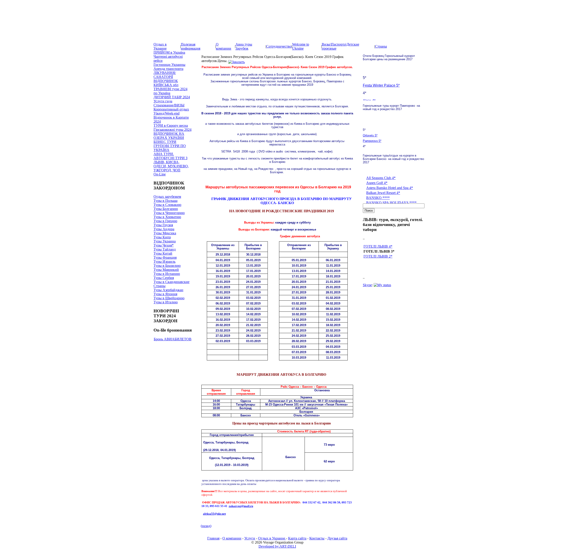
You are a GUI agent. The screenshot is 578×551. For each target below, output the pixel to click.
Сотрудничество (278, 46)
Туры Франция (165, 257)
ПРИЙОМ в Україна (169, 52)
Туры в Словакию (167, 205)
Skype (367, 285)
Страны (381, 46)
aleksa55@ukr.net (214, 513)
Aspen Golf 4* (376, 183)
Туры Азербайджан (168, 290)
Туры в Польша (165, 201)
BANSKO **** (378, 198)
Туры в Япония (165, 294)
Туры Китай (163, 253)
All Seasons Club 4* (381, 178)
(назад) (206, 526)
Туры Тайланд (165, 249)
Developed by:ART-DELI (277, 546)
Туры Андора (164, 229)
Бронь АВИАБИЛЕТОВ (172, 339)
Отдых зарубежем (167, 196)
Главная (213, 538)
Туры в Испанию (167, 274)
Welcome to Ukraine (300, 46)
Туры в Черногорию (169, 213)
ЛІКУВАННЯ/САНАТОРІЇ (165, 75)
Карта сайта (297, 538)
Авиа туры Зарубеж (243, 46)
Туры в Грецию (165, 221)
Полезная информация (190, 46)
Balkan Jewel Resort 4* (383, 193)
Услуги (249, 538)
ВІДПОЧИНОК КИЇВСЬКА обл (166, 83)
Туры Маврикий (166, 270)
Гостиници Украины (169, 65)
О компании (223, 46)
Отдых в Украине (160, 46)
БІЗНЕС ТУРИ (165, 142)
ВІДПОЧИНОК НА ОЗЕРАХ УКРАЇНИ (169, 136)
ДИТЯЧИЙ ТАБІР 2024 (172, 97)
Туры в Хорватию (167, 217)
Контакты (316, 538)
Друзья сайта (337, 538)
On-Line (160, 174)
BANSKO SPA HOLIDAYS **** (391, 203)
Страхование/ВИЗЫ (169, 105)
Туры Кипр (162, 237)
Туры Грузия (163, 225)
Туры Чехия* (164, 245)
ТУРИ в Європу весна (171, 125)
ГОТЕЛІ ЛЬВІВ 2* (378, 256)
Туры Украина (165, 241)
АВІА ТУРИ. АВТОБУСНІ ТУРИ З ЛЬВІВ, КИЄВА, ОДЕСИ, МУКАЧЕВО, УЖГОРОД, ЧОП (171, 162)
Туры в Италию (166, 302)
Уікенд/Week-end (166, 113)
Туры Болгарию (166, 209)
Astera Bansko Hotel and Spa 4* (389, 188)
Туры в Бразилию (167, 265)
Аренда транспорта (168, 69)
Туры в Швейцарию (169, 298)
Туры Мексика (165, 233)
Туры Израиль (164, 261)
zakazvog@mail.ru (241, 506)
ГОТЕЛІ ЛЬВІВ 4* (378, 246)
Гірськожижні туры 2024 (172, 129)
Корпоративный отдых (171, 109)
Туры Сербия (164, 278)
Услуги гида (163, 101)
